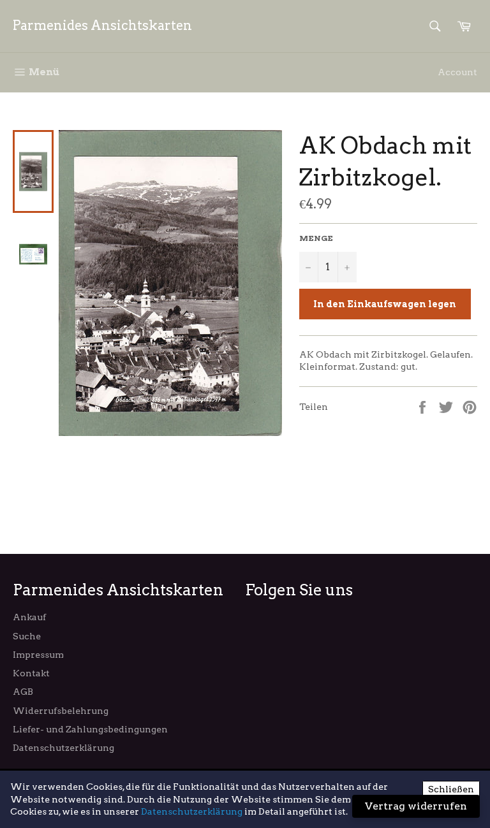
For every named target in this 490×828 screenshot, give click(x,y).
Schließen (451, 789)
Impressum (38, 655)
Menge (316, 238)
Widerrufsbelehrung (60, 711)
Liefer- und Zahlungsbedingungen (90, 729)
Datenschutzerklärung (63, 748)
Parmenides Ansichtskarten (102, 25)
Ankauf (29, 617)
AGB (23, 691)
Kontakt (31, 673)
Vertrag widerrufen (416, 806)
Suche (27, 636)
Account (457, 72)
